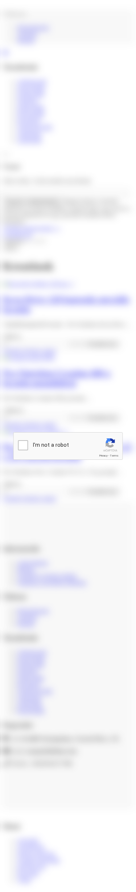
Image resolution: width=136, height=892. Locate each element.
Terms (114, 455)
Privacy (103, 455)
